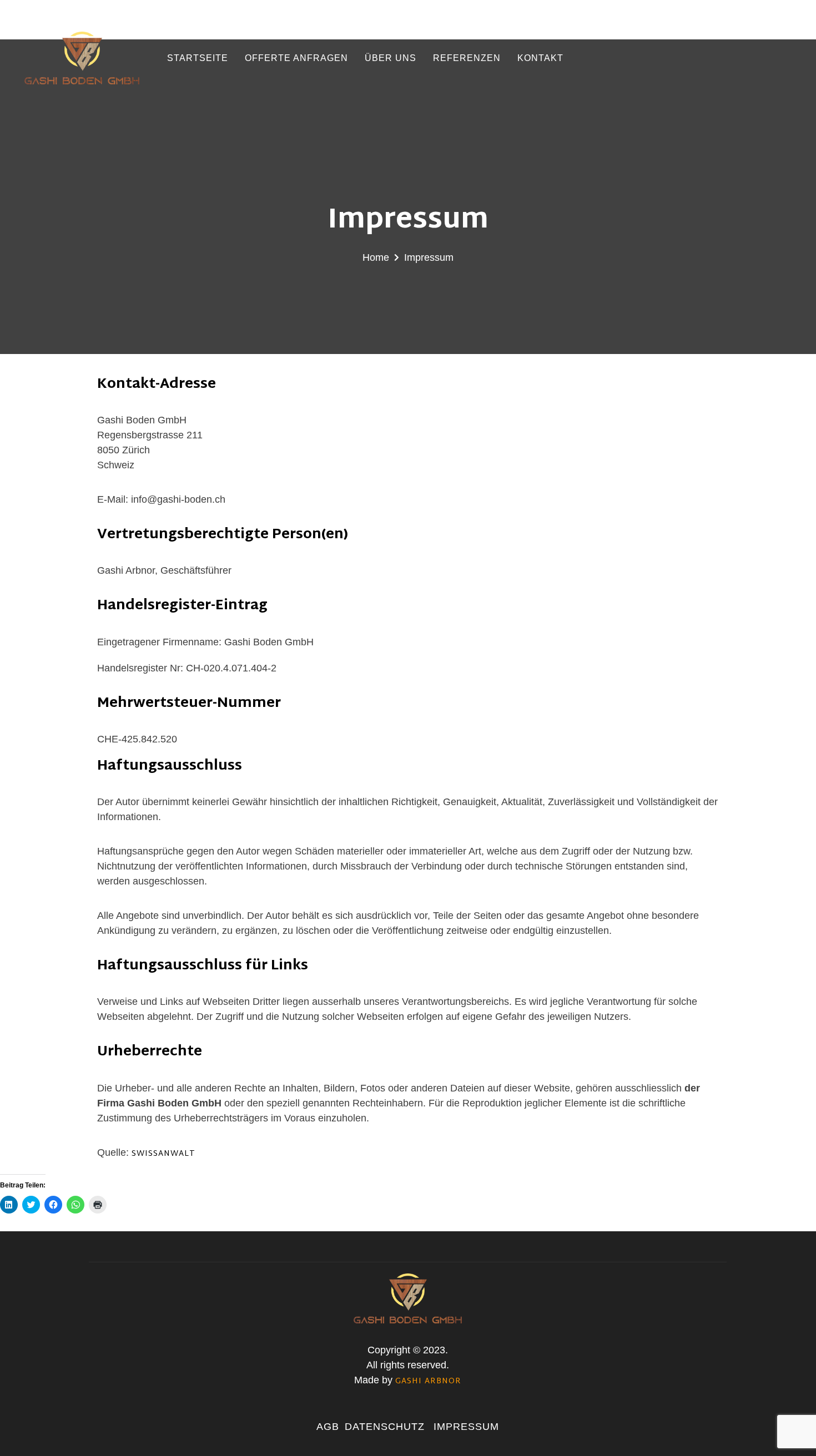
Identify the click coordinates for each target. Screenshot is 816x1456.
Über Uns (390, 58)
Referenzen (467, 58)
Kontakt (540, 58)
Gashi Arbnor (428, 1381)
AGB (327, 1426)
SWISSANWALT (163, 1154)
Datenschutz (386, 1426)
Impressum (466, 1426)
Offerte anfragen (296, 58)
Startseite (197, 58)
